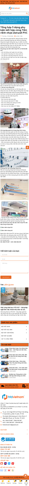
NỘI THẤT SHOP (5, 326)
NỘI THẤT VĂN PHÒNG (7, 332)
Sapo (18, 479)
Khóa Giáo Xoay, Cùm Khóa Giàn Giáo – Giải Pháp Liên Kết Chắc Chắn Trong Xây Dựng (18, 349)
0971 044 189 (5, 456)
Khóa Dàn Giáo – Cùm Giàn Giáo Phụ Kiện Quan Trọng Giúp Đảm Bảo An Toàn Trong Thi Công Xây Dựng (18, 368)
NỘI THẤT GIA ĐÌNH (6, 336)
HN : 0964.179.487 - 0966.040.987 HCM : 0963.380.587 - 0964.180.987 (13, 421)
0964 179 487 (5, 449)
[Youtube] (9, 470)
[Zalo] (1, 470)
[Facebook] (5, 470)
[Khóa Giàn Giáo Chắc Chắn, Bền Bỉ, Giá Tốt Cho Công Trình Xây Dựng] (4, 356)
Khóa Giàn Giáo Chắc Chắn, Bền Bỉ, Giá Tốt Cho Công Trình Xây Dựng (18, 355)
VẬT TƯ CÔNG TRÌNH (7, 339)
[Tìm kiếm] (27, 13)
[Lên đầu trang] (25, 471)
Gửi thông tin (5, 277)
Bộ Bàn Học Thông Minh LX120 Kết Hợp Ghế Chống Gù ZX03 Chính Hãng (17, 375)
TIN (7, 285)
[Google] (13, 470)
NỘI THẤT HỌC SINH (6, 329)
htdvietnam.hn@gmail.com (10, 425)
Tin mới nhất (6, 345)
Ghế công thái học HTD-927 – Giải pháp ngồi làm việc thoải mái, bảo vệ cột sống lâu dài (14, 309)
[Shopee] (1, 463)
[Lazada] (5, 463)
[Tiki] (9, 463)
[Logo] (14, 8)
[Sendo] (13, 463)
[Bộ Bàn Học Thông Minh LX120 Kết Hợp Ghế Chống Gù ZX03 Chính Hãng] (4, 376)
